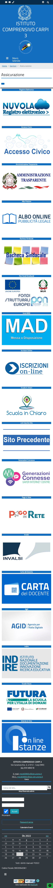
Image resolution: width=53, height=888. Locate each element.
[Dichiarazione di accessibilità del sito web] (37, 881)
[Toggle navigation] (5, 874)
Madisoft (34, 884)
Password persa (26, 822)
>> (47, 835)
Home (4, 65)
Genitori (13, 65)
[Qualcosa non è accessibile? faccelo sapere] (2, 84)
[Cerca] (49, 787)
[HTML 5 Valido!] (19, 881)
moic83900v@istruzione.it (30, 773)
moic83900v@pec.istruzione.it (30, 776)
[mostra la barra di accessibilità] (50, 885)
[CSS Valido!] (30, 881)
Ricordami (6, 815)
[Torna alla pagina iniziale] (24, 12)
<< (5, 835)
